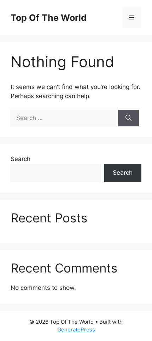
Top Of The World (49, 17)
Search (20, 158)
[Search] (128, 118)
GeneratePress (76, 329)
